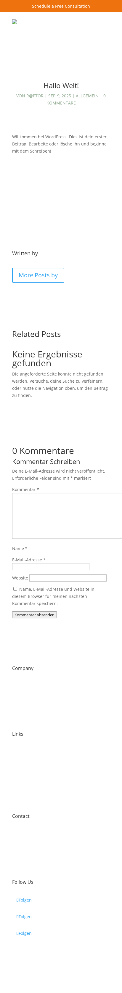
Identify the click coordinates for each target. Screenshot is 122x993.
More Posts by (38, 275)
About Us (21, 686)
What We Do (24, 719)
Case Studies (25, 752)
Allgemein (87, 96)
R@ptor (35, 96)
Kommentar (25, 489)
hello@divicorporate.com (37, 850)
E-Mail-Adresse (29, 560)
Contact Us (91, 44)
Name (20, 548)
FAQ (16, 785)
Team (17, 702)
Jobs (16, 768)
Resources (22, 801)
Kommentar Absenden (34, 614)
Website (20, 578)
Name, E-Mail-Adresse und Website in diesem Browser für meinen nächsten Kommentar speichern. (53, 596)
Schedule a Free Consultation (61, 6)
